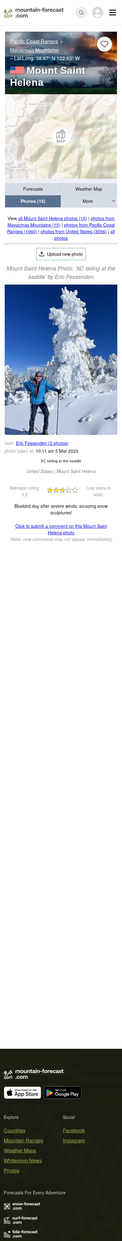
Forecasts (33, 189)
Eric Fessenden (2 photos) (42, 443)
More (88, 201)
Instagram (74, 1140)
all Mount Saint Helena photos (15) (52, 218)
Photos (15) (33, 201)
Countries (14, 1130)
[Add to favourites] (104, 44)
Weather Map (88, 189)
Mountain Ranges (23, 1140)
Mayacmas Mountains (34, 50)
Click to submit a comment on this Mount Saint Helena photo (61, 529)
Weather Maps (20, 1150)
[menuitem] (33, 189)
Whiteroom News (23, 1160)
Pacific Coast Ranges (34, 41)
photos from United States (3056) (74, 231)
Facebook (74, 1130)
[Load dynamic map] (61, 136)
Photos (11, 1170)
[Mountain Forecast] (34, 13)
